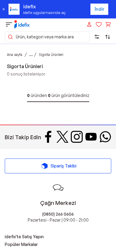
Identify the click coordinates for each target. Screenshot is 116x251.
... (31, 54)
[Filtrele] (97, 36)
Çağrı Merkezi (58, 203)
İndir (99, 9)
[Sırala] (107, 36)
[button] (47, 37)
